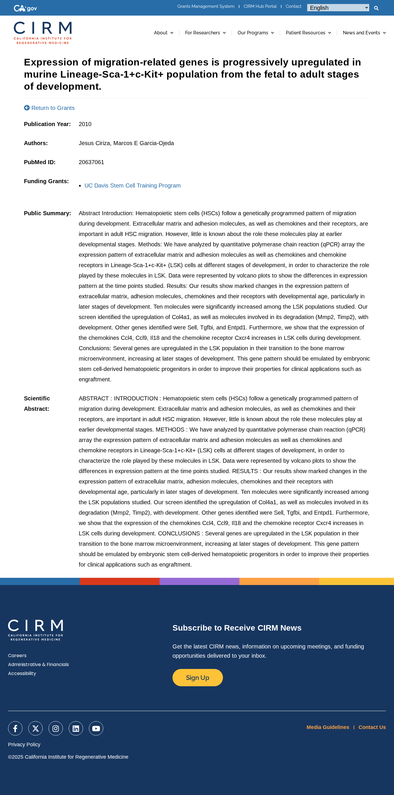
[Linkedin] (76, 728)
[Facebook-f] (15, 728)
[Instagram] (55, 728)
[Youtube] (96, 728)
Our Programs (253, 32)
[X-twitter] (35, 728)
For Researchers (202, 32)
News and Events (361, 32)
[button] (376, 8)
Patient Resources (305, 32)
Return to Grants (52, 108)
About (161, 32)
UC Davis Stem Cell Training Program (133, 185)
